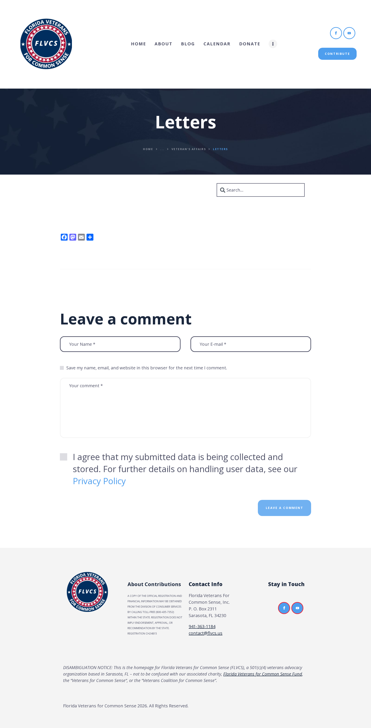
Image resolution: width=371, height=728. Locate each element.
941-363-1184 (202, 626)
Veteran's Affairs (189, 149)
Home (148, 149)
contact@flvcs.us (205, 633)
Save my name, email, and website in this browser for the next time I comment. (146, 368)
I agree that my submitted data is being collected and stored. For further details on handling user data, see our (185, 469)
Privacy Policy (99, 481)
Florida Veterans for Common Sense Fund (262, 674)
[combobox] (261, 190)
